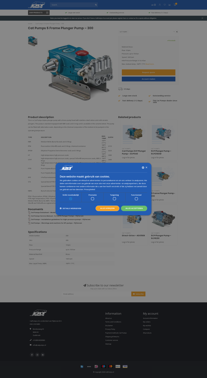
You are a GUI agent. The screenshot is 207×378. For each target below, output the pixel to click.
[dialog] (103, 189)
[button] (70, 208)
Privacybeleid (89, 189)
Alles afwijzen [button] (107, 208)
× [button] (146, 167)
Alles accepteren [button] (134, 208)
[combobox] (143, 167)
